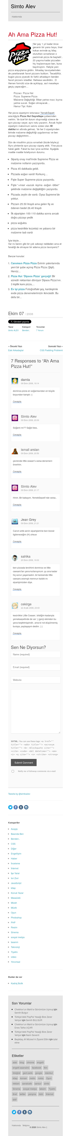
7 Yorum (40, 330)
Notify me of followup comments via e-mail (37, 771)
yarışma (32, 1094)
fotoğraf (16, 1072)
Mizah (14, 902)
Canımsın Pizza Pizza (24, 263)
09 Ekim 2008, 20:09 (30, 420)
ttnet (15, 1094)
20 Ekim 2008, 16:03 (30, 560)
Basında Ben (17, 833)
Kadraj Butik (17, 983)
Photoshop (16, 917)
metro (32, 1078)
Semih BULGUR (34, 1020)
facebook (36, 1067)
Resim (14, 927)
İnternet (14, 868)
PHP (13, 922)
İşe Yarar (15, 873)
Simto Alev (23, 6)
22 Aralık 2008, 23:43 (30, 607)
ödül (41, 1094)
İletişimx (26, 1125)
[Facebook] (15, 807)
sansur (38, 1083)
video (13, 956)
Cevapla (17, 401)
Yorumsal (15, 961)
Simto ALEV (13, 330)
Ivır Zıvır (15, 878)
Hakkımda (17, 16)
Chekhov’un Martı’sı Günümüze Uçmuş (34, 1009)
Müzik (14, 907)
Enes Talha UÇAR (24, 1027)
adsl (15, 1062)
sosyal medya (18, 937)
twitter (22, 1094)
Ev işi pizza (18, 289)
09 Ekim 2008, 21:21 (30, 523)
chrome (30, 1062)
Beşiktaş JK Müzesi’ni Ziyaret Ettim (32, 1039)
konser (23, 1078)
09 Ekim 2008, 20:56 (30, 453)
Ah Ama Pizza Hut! (32, 34)
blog (22, 1062)
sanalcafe (27, 1083)
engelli (40, 1062)
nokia (41, 1078)
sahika (25, 556)
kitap (13, 887)
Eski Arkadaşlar (16, 350)
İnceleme (15, 863)
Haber (14, 858)
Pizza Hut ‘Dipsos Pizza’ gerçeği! (31, 276)
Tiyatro (14, 951)
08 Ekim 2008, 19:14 (30, 383)
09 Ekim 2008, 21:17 (30, 490)
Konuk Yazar (17, 892)
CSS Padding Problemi (51, 350)
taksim (43, 1088)
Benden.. (26, 330)
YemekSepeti (47, 112)
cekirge (26, 604)
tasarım (14, 942)
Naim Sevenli (32, 1035)
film (45, 1067)
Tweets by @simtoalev (19, 793)
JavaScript (16, 883)
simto (46, 1083)
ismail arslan (30, 449)
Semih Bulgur (21, 1012)
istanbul (49, 1072)
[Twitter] (10, 807)
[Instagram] (26, 807)
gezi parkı (28, 1072)
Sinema (15, 932)
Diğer (13, 848)
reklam (16, 1083)
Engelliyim (16, 853)
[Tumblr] (21, 807)
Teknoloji (15, 946)
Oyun (13, 912)
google (38, 1072)
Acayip (14, 828)
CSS (13, 843)
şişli (15, 1099)
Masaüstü (16, 897)
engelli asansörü (21, 1067)
